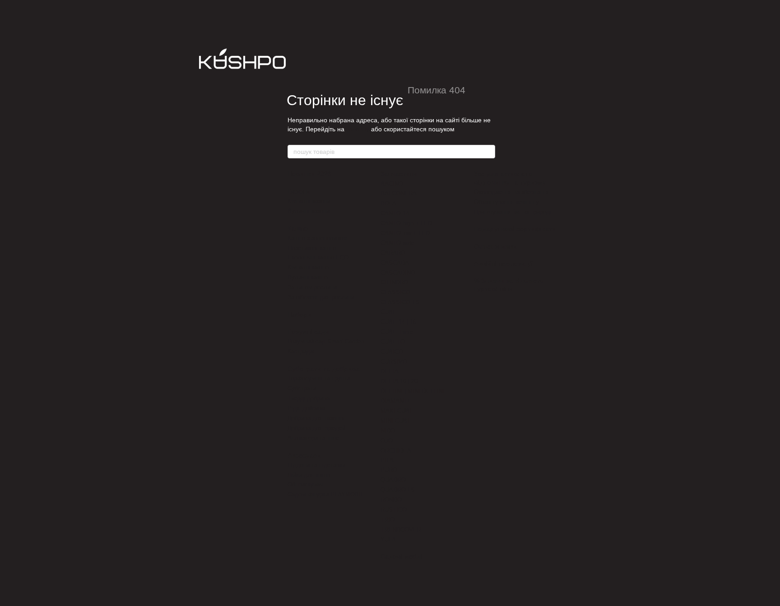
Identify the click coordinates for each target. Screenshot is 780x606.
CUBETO (393, 341)
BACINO (392, 183)
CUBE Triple (397, 331)
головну (357, 129)
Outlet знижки (495, 246)
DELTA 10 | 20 (399, 381)
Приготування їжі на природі (512, 211)
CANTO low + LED (405, 233)
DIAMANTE (396, 401)
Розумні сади (309, 331)
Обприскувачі (306, 484)
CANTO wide (397, 243)
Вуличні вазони (309, 211)
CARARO (393, 253)
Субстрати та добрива (324, 368)
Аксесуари (304, 455)
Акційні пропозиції (503, 263)
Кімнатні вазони (309, 201)
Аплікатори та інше (313, 438)
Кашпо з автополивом (317, 238)
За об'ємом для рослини (321, 297)
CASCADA (395, 262)
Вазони (299, 191)
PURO (389, 470)
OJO (387, 440)
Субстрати (302, 388)
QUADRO (393, 479)
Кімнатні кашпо (308, 267)
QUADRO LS (398, 489)
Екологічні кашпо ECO (318, 257)
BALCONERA (399, 193)
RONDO (391, 499)
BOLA (388, 203)
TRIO (388, 519)
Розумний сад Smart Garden (326, 341)
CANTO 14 (395, 213)
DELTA (390, 371)
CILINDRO (394, 282)
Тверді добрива (309, 398)
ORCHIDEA (396, 450)
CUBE (389, 312)
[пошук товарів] (488, 151)
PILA (387, 460)
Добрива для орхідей (316, 428)
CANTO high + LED (406, 223)
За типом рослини (312, 287)
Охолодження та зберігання (512, 192)
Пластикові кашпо (312, 248)
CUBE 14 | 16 (398, 322)
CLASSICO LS (400, 302)
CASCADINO (398, 272)
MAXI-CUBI (396, 410)
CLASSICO (395, 292)
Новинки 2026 (309, 173)
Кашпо (298, 228)
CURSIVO (394, 361)
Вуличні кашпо (308, 277)
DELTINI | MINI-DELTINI (412, 391)
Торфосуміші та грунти (319, 378)
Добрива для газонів (316, 418)
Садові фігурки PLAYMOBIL (326, 494)
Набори (300, 314)
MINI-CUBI (395, 420)
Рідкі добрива (306, 408)
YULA (388, 539)
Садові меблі (401, 556)
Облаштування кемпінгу (506, 202)
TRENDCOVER (401, 529)
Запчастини (399, 173)
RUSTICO (394, 509)
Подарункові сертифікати (515, 228)
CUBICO (392, 351)
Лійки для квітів (309, 475)
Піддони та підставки (316, 465)
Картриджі (302, 351)
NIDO (388, 430)
